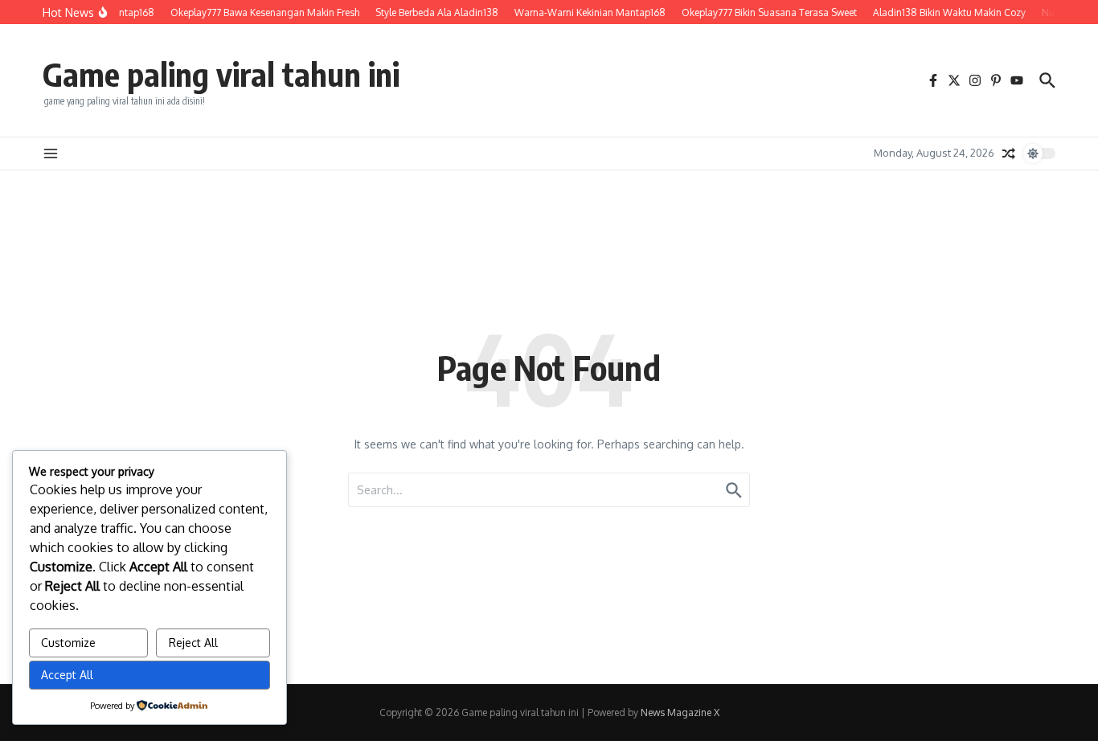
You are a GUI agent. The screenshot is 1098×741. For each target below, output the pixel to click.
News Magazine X (680, 712)
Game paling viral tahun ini (221, 74)
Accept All (67, 675)
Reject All (193, 642)
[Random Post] (1008, 153)
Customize (68, 642)
